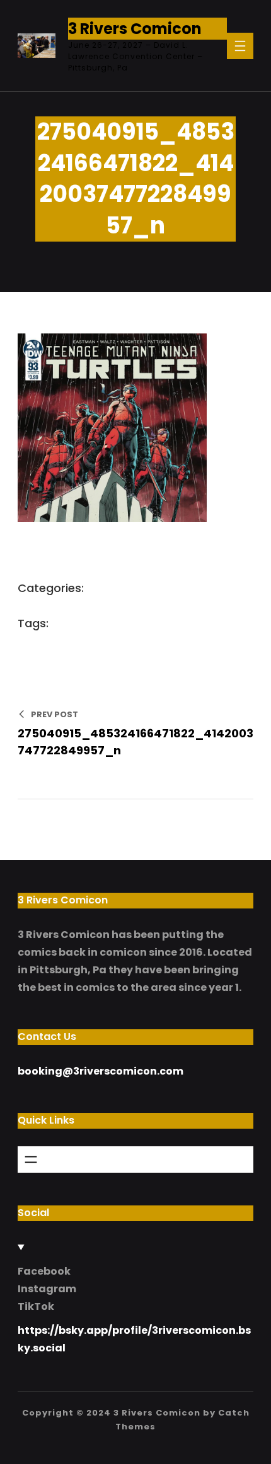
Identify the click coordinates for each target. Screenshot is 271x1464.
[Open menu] (240, 46)
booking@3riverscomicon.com (100, 1071)
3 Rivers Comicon (135, 28)
